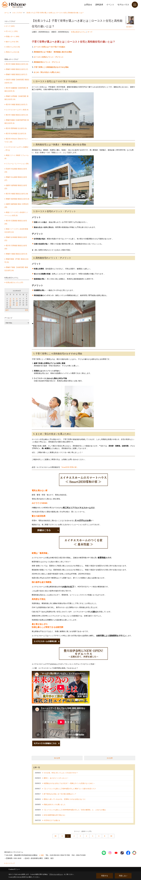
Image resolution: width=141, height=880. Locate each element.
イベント (110, 5)
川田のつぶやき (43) (13, 47)
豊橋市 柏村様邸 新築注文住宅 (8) (17, 199)
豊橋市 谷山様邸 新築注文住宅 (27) (15, 178)
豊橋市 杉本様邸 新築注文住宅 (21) (15, 238)
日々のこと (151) (12, 31)
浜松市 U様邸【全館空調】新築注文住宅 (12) (16, 81)
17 (10, 303)
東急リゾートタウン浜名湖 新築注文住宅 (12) (16, 230)
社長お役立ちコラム (78, 32)
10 (10, 301)
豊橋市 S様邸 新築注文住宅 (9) (16, 254)
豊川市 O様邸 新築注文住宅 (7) (16, 104)
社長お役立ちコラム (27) (14, 282)
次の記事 (110, 758)
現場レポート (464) (12, 36)
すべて (90, 32)
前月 (7, 310)
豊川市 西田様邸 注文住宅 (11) (16, 128)
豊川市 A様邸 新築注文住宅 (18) (17, 194)
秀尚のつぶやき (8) (12, 52)
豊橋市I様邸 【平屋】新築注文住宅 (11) (16, 260)
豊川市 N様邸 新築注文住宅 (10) (17, 64)
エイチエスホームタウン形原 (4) (17, 110)
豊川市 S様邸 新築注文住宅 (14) (17, 115)
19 (17, 303)
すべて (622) (10, 26)
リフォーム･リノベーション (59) (17, 163)
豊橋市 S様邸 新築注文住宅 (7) (16, 74)
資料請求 (99, 5)
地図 (42, 855)
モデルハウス (123, 5)
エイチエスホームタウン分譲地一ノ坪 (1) (16, 148)
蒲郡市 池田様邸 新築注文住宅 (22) (15, 186)
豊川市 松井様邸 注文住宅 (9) (16, 133)
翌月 (26, 310)
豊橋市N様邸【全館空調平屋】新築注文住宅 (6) (16, 121)
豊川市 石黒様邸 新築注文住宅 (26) (15, 222)
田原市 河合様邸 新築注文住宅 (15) (15, 170)
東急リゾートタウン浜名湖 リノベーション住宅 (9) (16, 213)
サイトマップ (10, 863)
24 (10, 305)
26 (17, 305)
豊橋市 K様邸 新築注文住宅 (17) (17, 69)
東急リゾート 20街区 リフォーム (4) (16, 156)
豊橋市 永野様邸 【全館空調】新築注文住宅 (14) (16, 97)
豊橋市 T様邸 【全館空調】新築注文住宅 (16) (16, 268)
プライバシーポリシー (56, 874)
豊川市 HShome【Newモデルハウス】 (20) (16, 140)
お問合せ (88, 5)
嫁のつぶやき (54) (12, 42)
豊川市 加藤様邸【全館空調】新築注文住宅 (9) (16, 89)
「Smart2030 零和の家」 (69, 467)
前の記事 (57, 758)
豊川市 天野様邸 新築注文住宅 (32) (15, 247)
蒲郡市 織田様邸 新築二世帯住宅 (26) (16, 205)
